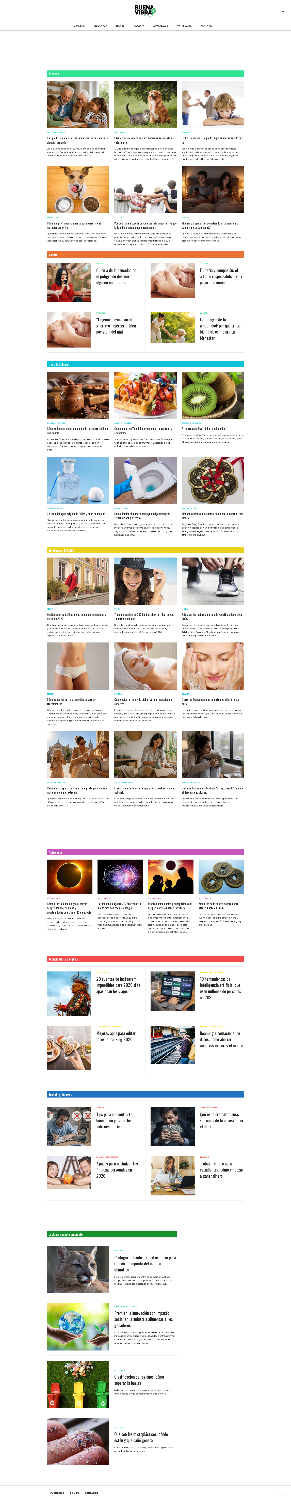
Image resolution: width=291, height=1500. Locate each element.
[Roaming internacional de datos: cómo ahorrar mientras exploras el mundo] (173, 1045)
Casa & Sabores (59, 364)
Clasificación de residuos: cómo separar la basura (139, 1379)
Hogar (120, 26)
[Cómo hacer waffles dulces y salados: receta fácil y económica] (145, 395)
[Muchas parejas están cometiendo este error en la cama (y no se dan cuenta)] (213, 189)
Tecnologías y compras (63, 959)
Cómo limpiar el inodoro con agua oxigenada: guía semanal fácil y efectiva (142, 516)
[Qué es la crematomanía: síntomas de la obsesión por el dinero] (173, 1126)
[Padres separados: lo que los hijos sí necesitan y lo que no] (213, 104)
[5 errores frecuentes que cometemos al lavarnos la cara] (213, 666)
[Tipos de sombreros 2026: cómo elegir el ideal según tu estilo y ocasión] (145, 581)
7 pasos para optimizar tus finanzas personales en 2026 (117, 1169)
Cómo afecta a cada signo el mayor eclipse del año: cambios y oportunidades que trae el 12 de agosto (69, 908)
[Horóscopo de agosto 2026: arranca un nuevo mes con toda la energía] (120, 877)
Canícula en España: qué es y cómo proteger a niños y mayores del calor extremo (77, 790)
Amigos (118, 218)
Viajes (105, 972)
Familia (61, 132)
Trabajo (101, 1107)
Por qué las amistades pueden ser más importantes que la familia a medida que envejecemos (145, 225)
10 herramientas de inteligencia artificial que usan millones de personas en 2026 (220, 988)
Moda (50, 609)
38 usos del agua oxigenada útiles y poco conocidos (76, 514)
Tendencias (184, 26)
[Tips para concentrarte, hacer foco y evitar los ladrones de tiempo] (69, 1126)
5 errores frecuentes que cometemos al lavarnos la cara (210, 701)
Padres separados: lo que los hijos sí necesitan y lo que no (212, 140)
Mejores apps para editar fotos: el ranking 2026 (116, 1036)
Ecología (207, 26)
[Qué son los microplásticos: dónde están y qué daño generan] (78, 1441)
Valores (53, 254)
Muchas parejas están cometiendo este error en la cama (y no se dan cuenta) (210, 225)
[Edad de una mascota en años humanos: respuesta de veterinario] (145, 104)
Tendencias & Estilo (61, 550)
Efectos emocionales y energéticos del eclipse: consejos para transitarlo (170, 906)
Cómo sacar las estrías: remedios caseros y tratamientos (71, 701)
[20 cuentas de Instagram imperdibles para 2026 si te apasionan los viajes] (69, 993)
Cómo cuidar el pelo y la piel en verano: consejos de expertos (143, 701)
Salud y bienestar (56, 783)
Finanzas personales (211, 1107)
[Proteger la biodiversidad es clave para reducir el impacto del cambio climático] (78, 1269)
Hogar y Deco (54, 508)
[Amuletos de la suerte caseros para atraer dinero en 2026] (221, 877)
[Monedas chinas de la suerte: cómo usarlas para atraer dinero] (213, 480)
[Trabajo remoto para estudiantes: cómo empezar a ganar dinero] (173, 1175)
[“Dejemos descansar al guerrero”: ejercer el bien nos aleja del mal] (69, 330)
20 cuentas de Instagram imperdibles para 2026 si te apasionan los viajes (118, 985)
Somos (74, 1493)
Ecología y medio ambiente (66, 1234)
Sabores (139, 26)
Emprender (119, 1306)
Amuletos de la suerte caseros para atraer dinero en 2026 (218, 906)
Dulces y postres (56, 423)
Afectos (79, 26)
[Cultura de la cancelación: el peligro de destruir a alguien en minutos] (69, 282)
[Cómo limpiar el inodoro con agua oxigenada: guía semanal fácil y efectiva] (145, 480)
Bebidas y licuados (191, 423)
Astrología (160, 26)
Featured (52, 132)
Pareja (185, 218)
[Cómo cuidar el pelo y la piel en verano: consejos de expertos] (145, 666)
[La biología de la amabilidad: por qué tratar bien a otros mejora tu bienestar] (173, 327)
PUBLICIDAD (57, 1493)
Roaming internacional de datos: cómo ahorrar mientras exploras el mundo (221, 1039)
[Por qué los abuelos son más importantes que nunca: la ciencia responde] (78, 104)
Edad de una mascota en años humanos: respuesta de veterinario (144, 140)
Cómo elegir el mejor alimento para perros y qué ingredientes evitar (74, 225)
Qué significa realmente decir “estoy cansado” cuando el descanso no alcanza (212, 790)
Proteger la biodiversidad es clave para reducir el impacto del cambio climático (145, 1263)
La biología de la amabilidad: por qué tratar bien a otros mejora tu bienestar (220, 328)
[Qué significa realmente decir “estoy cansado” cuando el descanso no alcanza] (213, 754)
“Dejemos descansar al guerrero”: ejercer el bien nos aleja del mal (116, 325)
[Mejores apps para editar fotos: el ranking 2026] (69, 1048)
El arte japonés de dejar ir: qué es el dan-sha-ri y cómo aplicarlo (144, 790)
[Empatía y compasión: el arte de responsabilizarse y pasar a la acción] (173, 280)
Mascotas (100, 26)
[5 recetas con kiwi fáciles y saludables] (213, 395)
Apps (98, 972)
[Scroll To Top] (283, 1492)
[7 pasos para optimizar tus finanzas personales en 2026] (69, 1172)
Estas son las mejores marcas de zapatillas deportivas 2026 (212, 616)
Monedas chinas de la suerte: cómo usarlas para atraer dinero (212, 516)
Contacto (91, 1493)
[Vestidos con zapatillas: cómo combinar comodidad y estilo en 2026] (78, 581)
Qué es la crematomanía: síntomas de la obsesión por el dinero (222, 1120)
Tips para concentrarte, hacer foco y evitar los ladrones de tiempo (114, 1120)
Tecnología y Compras (212, 972)
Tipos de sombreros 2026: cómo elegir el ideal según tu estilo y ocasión (144, 616)
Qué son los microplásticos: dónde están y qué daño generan (141, 1437)
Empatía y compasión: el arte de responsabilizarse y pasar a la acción (221, 276)
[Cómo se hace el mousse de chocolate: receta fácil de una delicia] (78, 395)
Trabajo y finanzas (60, 1094)
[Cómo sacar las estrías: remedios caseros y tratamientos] (78, 666)
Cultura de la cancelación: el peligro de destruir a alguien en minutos (116, 276)
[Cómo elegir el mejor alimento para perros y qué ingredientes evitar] (78, 189)
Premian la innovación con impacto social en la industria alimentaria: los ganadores (143, 1319)
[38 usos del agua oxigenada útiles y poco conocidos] (78, 480)
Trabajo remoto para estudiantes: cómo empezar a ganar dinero (221, 1169)
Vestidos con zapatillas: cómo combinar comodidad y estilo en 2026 (76, 616)
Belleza (50, 694)
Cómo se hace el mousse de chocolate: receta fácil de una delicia (77, 430)
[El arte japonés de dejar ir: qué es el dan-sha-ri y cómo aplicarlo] (145, 754)
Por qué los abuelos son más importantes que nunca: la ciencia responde (77, 140)
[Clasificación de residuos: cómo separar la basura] (78, 1384)
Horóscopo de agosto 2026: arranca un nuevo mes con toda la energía (119, 906)
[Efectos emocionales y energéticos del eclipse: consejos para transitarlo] (170, 877)
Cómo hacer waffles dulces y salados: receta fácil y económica (143, 430)
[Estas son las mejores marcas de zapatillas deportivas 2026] (213, 581)
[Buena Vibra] (145, 11)
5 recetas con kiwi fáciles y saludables (203, 428)
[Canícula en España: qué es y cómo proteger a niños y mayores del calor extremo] (78, 754)
